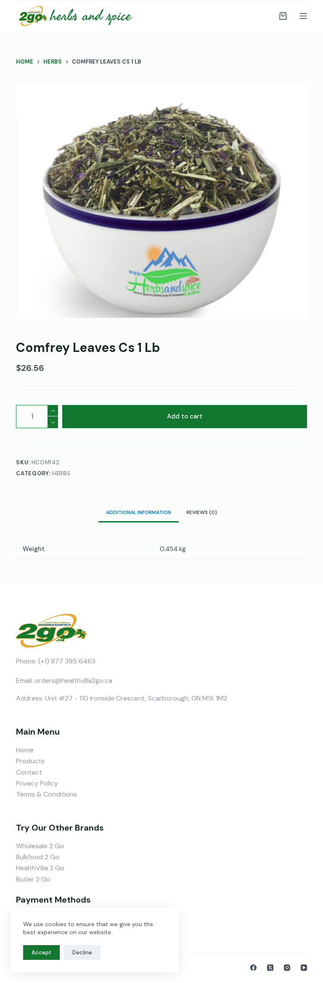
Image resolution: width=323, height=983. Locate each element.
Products (30, 761)
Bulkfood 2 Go (37, 856)
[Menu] (303, 16)
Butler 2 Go (33, 879)
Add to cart (184, 416)
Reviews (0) (201, 512)
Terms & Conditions (46, 794)
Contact (29, 772)
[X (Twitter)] (270, 967)
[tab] (138, 512)
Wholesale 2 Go (40, 846)
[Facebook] (253, 967)
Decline (82, 952)
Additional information (138, 512)
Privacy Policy (37, 783)
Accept (41, 952)
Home (25, 750)
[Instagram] (287, 967)
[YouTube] (304, 967)
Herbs (61, 473)
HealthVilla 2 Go (40, 867)
